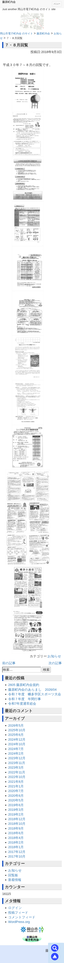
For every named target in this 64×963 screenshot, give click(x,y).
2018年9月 (16, 828)
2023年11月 (16, 763)
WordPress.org (19, 922)
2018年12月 (16, 819)
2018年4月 (16, 838)
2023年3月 (16, 767)
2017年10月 (16, 856)
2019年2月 (16, 814)
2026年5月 (16, 725)
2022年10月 (16, 777)
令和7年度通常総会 (22, 703)
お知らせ (54, 656)
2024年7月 (16, 749)
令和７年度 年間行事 (24, 699)
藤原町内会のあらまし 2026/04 (32, 689)
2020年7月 (16, 791)
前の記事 (8, 663)
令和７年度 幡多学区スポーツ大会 (34, 694)
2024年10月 (16, 744)
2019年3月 (16, 810)
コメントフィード (21, 917)
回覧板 (13, 875)
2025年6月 (16, 735)
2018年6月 (16, 833)
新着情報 (14, 880)
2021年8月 (16, 782)
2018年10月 (16, 824)
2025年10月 (16, 730)
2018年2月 (16, 842)
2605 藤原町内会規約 (23, 685)
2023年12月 (16, 758)
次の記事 (55, 663)
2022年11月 (16, 772)
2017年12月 (16, 852)
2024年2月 (16, 753)
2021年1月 (16, 786)
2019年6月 (16, 805)
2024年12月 (16, 739)
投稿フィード (18, 912)
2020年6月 (16, 796)
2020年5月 (16, 800)
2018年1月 (16, 847)
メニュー (57, 4)
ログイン (15, 908)
